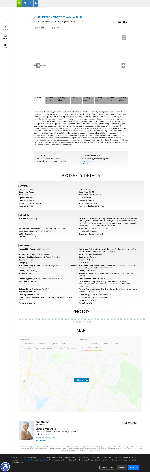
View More (86, 163)
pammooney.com (42, 440)
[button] (5, 466)
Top (5, 20)
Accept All (134, 467)
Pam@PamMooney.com (91, 161)
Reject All (121, 467)
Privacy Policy (30, 460)
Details (5, 30)
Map (5, 47)
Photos (5, 38)
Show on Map (82, 380)
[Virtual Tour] (35, 3)
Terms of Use (43, 460)
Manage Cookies (107, 467)
